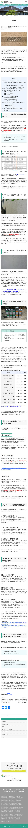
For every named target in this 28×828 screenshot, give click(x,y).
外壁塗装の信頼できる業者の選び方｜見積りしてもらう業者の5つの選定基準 (21, 701)
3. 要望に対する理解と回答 (10, 101)
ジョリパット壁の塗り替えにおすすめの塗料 (12, 88)
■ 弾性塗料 (7, 94)
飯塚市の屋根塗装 (20, 807)
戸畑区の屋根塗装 (12, 804)
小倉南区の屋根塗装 (5, 804)
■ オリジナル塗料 (8, 93)
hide (15, 78)
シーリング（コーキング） (7, 729)
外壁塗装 (9, 29)
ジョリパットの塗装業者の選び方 (10, 96)
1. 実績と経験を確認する (10, 97)
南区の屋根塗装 (11, 808)
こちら (8, 693)
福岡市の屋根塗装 (18, 803)
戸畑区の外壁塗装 (4, 797)
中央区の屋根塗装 (4, 808)
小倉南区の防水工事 (13, 814)
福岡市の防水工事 (11, 811)
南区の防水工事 (4, 817)
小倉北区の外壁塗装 (12, 797)
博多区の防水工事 (4, 818)
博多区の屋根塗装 (4, 811)
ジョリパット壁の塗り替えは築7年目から (11, 81)
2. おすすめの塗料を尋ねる (10, 99)
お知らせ (4, 737)
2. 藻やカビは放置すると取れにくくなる (13, 85)
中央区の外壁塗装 (11, 800)
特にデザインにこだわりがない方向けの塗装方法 (13, 102)
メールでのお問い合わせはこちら (15, 770)
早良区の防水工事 (11, 818)
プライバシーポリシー (8, 789)
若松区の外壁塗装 (11, 796)
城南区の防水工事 (11, 817)
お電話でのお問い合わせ (7, 826)
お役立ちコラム (5, 732)
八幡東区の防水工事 (5, 814)
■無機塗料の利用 (8, 105)
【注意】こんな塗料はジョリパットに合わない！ (13, 90)
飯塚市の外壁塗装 (4, 800)
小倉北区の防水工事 (20, 814)
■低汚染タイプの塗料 (9, 107)
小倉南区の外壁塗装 (20, 797)
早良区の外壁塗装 (11, 803)
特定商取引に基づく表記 (19, 789)
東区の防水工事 (17, 817)
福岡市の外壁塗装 (4, 796)
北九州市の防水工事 (5, 815)
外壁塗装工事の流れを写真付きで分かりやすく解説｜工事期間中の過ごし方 (7, 701)
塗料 (3, 726)
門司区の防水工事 (18, 811)
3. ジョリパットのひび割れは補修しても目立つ (15, 87)
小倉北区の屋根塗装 (5, 807)
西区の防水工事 (18, 818)
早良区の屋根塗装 (17, 810)
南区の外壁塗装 (18, 800)
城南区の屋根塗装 (18, 808)
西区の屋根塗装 (10, 810)
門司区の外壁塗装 (18, 796)
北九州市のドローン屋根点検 (6, 821)
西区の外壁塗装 (4, 803)
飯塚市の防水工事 (12, 815)
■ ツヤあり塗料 (8, 91)
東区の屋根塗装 (4, 810)
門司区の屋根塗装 (19, 804)
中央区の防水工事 (19, 815)
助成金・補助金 (5, 724)
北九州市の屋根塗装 (13, 807)
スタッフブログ (5, 734)
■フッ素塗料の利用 (9, 104)
